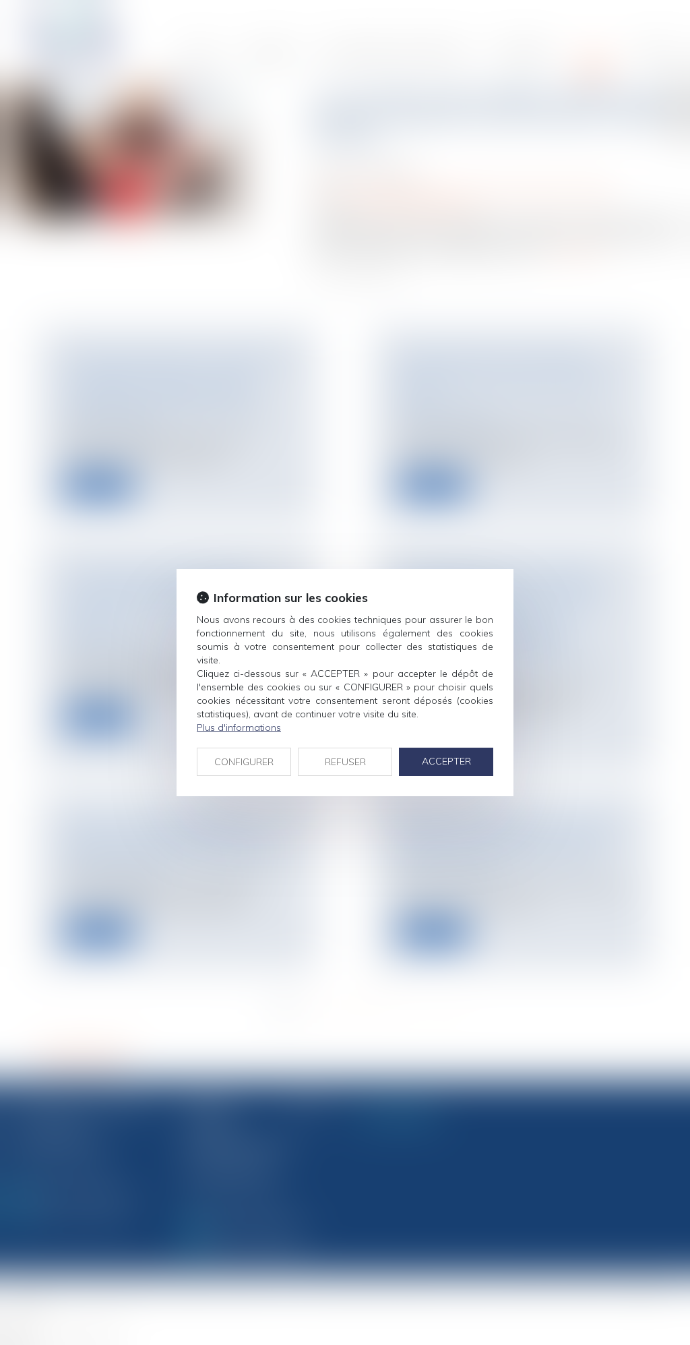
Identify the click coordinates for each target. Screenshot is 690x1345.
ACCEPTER (446, 761)
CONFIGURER (244, 762)
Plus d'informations (239, 727)
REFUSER (345, 762)
